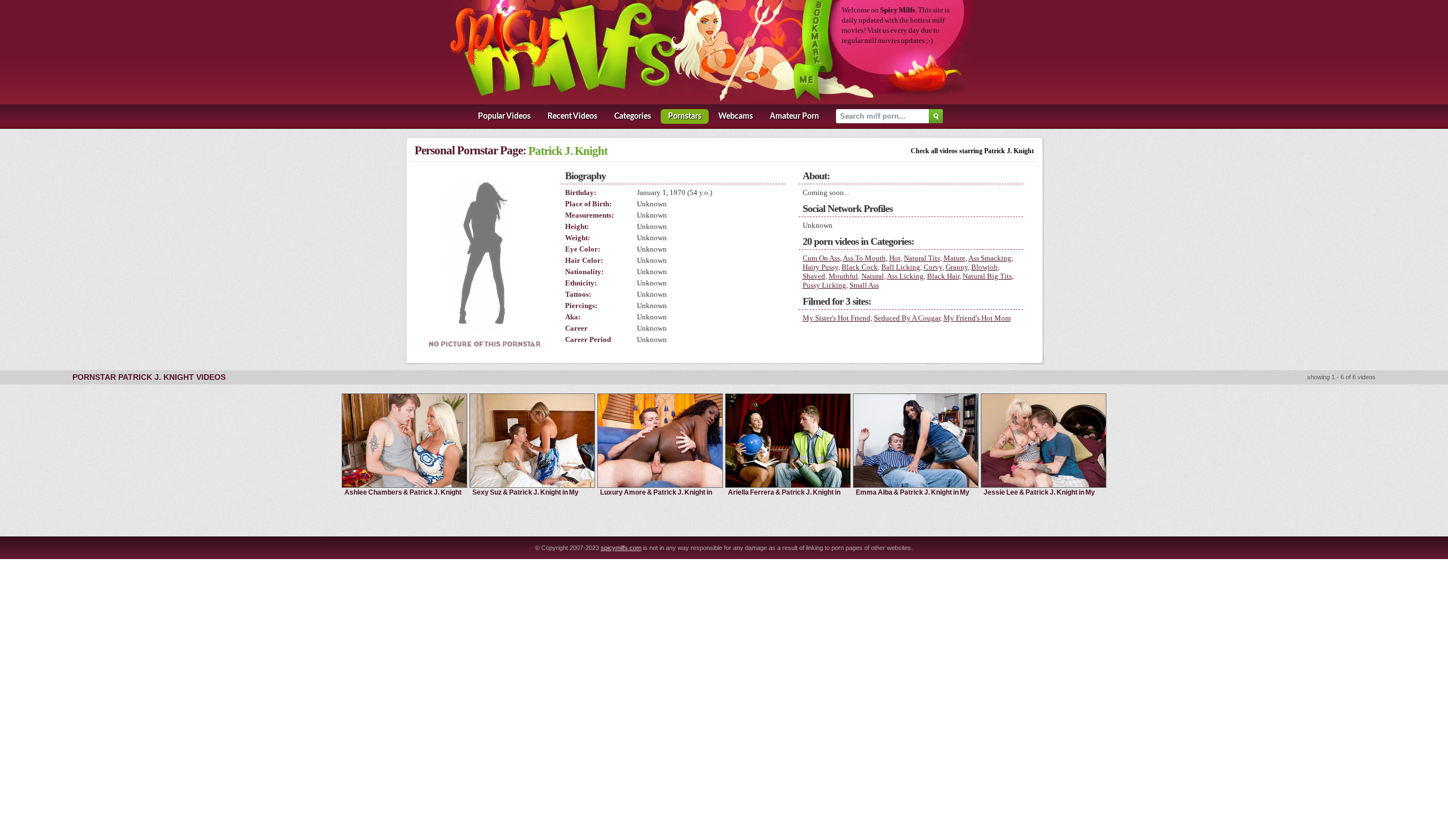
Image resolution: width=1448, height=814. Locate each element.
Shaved (814, 276)
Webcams (735, 116)
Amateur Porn (794, 116)
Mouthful (843, 276)
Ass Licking (905, 276)
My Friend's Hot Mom (977, 318)
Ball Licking (900, 267)
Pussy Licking (824, 285)
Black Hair (943, 276)
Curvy (933, 267)
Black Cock (860, 267)
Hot (894, 258)
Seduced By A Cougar (907, 318)
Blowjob (984, 267)
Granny (957, 267)
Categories (632, 116)
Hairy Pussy (820, 267)
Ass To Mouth (864, 258)
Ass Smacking (989, 258)
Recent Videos (572, 116)
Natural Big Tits (987, 276)
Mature (954, 258)
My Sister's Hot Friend (836, 318)
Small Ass (864, 285)
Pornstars (684, 116)
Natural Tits (922, 258)
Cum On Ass (821, 258)
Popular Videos (504, 116)
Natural (872, 276)
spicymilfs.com (621, 547)
